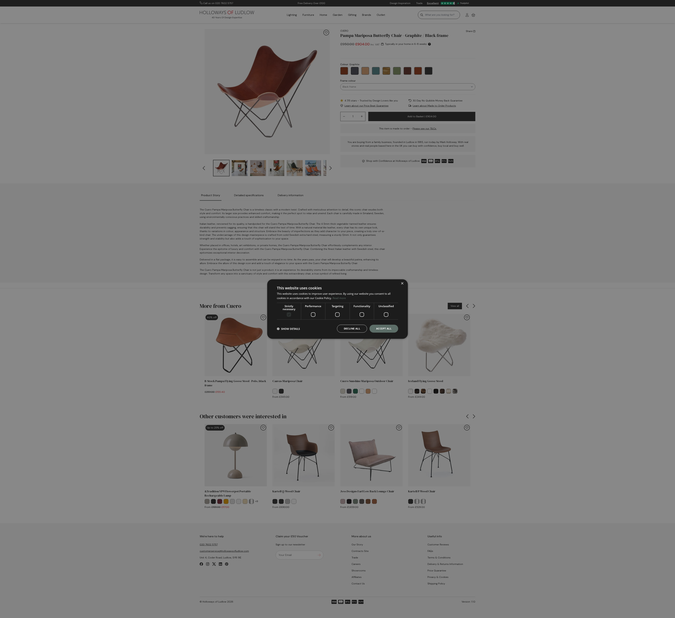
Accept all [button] (383, 328)
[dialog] (337, 309)
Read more (339, 298)
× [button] (402, 283)
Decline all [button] (352, 328)
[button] (288, 329)
